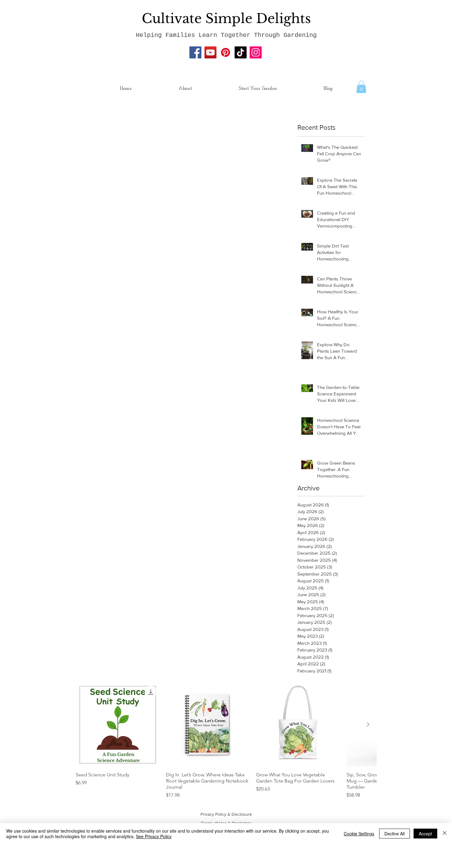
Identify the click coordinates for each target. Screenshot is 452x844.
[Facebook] (195, 52)
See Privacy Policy (154, 836)
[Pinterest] (226, 52)
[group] (226, 740)
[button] (361, 87)
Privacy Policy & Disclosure (226, 814)
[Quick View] (118, 725)
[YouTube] (210, 52)
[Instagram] (256, 52)
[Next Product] (368, 724)
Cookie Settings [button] (359, 833)
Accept (425, 833)
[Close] (444, 833)
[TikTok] (241, 52)
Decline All (394, 833)
